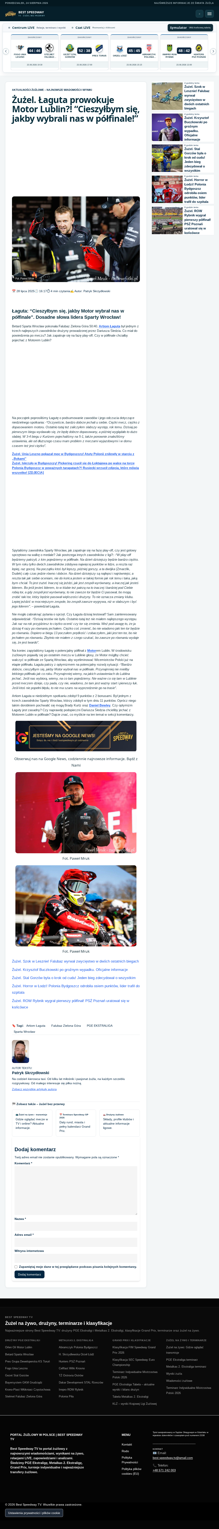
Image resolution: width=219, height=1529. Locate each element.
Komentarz (23, 1163)
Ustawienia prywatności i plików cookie (34, 1513)
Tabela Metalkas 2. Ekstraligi (130, 1396)
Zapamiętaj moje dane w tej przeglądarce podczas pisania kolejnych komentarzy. (78, 1266)
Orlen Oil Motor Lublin (18, 1347)
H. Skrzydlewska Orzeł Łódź (76, 1354)
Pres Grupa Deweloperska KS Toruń (27, 1361)
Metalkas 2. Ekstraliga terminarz (186, 1366)
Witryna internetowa (29, 1251)
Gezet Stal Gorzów (17, 1375)
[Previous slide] (213, 51)
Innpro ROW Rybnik (71, 1389)
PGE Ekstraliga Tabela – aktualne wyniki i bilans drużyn (133, 1387)
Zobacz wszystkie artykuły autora (34, 1089)
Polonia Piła (66, 1396)
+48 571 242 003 (164, 1470)
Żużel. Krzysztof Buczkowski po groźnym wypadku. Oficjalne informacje (70, 970)
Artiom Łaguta (109, 326)
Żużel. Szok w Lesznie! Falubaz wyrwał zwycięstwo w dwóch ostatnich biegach (75, 961)
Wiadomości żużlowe (179, 1380)
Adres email (24, 1234)
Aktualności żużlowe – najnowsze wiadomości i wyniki (52, 89)
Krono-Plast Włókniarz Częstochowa (27, 1389)
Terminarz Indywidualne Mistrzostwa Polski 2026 (134, 1374)
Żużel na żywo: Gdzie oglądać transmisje (185, 1350)
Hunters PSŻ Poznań (72, 1361)
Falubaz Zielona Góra (66, 1025)
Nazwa (20, 1219)
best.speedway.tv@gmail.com (173, 1457)
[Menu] (209, 14)
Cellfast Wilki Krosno (72, 1368)
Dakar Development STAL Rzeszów (81, 1382)
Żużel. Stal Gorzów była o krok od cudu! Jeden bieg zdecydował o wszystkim (74, 978)
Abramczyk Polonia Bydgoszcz (78, 1347)
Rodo (125, 1451)
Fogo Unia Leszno (16, 1368)
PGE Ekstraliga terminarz (182, 1359)
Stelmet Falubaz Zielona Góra (23, 1396)
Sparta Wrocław (24, 1031)
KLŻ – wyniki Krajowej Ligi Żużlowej (134, 1403)
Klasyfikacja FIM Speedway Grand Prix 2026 (133, 1350)
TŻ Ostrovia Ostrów (71, 1375)
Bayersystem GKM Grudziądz (23, 1382)
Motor (91, 650)
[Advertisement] (76, 160)
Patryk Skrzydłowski (96, 291)
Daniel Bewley (99, 705)
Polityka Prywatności (130, 1460)
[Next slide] (6, 51)
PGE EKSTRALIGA (99, 1025)
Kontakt (127, 1444)
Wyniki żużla (174, 1373)
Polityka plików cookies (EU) (131, 1471)
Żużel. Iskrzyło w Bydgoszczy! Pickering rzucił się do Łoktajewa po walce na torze (73, 463)
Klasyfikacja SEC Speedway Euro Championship (133, 1362)
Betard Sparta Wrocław (19, 1354)
